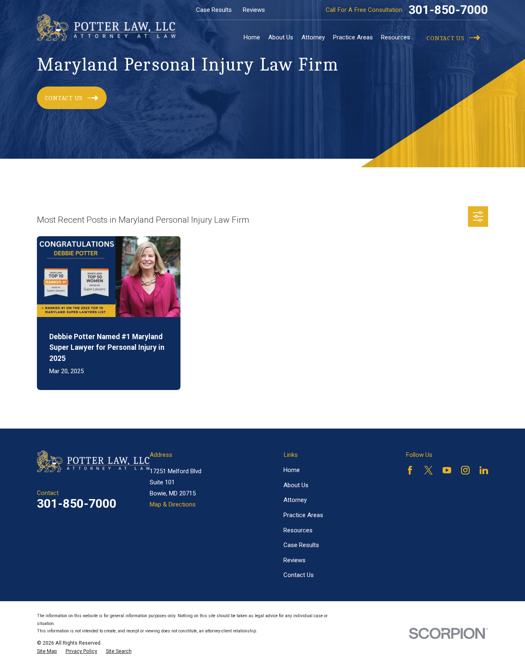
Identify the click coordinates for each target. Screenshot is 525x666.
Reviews (254, 10)
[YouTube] (447, 470)
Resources (298, 530)
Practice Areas (303, 515)
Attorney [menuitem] (313, 37)
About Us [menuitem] (280, 37)
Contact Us (298, 575)
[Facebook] (410, 470)
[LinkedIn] (483, 470)
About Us (295, 485)
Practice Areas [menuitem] (353, 37)
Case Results (214, 10)
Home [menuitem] (252, 37)
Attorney (295, 500)
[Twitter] (428, 470)
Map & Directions (173, 504)
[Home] (106, 27)
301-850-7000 (448, 10)
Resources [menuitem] (395, 37)
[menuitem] (47, 651)
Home (291, 470)
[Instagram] (465, 470)
